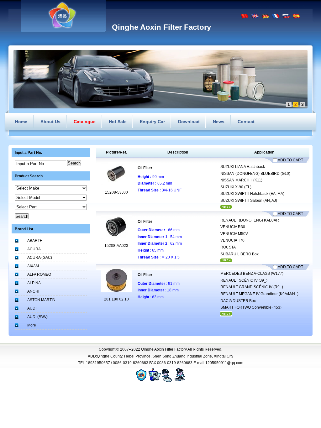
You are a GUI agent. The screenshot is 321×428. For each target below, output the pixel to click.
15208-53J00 (116, 192)
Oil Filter (145, 168)
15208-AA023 (116, 245)
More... (226, 207)
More (31, 325)
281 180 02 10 (116, 299)
